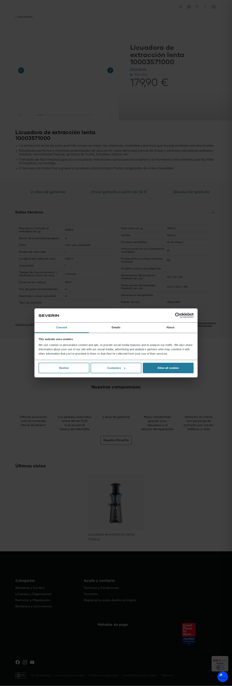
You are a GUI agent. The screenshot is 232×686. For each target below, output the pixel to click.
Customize (114, 367)
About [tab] (170, 327)
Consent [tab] (61, 327)
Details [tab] (116, 327)
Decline (64, 367)
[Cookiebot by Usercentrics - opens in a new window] (178, 315)
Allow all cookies (168, 367)
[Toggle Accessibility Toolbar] (222, 676)
